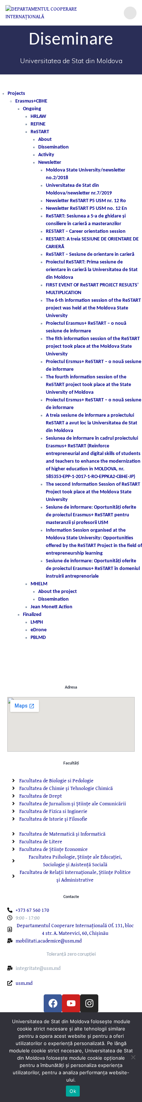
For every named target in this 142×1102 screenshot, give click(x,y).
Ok (73, 1091)
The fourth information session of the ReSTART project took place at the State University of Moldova (88, 384)
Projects (16, 93)
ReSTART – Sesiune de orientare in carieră (90, 254)
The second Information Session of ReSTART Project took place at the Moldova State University (93, 492)
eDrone (39, 630)
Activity (46, 155)
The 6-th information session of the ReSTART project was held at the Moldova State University (93, 308)
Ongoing (32, 109)
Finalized (32, 614)
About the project (57, 591)
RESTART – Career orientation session (86, 231)
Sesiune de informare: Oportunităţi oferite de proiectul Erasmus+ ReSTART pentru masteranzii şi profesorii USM (91, 515)
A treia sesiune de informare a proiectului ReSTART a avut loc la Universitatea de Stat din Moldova (91, 423)
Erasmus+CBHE (31, 101)
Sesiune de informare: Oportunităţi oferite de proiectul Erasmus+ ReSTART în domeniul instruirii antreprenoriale (93, 568)
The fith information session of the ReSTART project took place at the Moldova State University (93, 346)
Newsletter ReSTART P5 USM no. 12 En (86, 208)
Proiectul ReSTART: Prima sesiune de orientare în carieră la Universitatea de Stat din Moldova (92, 269)
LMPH (37, 622)
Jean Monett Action (51, 607)
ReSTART (40, 132)
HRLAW (38, 116)
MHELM (39, 584)
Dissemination (53, 147)
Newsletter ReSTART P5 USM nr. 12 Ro (86, 201)
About (45, 139)
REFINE (38, 124)
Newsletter (49, 162)
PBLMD (38, 637)
